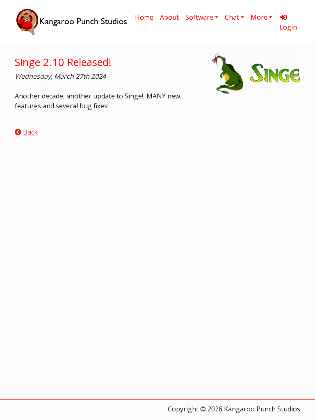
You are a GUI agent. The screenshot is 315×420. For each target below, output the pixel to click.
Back (29, 132)
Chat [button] (232, 17)
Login (288, 27)
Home (144, 17)
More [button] (259, 17)
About (169, 17)
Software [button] (199, 17)
